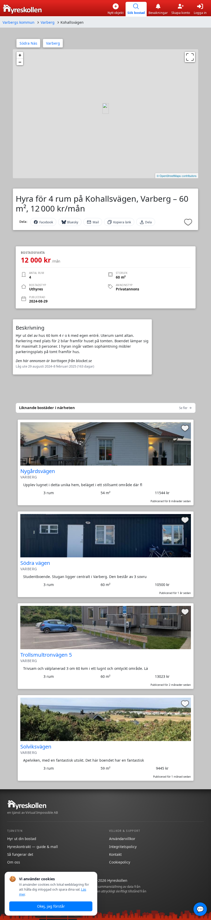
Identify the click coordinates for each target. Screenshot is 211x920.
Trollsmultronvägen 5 (46, 654)
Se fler (183, 408)
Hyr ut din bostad (21, 838)
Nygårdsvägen (37, 471)
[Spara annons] (188, 222)
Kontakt (115, 854)
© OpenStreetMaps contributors (177, 176)
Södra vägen (35, 562)
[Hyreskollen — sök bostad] (22, 9)
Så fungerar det (20, 854)
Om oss (13, 862)
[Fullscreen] (190, 57)
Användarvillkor (122, 838)
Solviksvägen (35, 746)
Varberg (48, 22)
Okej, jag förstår (51, 906)
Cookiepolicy (119, 862)
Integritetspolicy (123, 846)
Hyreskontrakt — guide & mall (32, 846)
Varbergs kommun (18, 22)
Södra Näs (28, 43)
